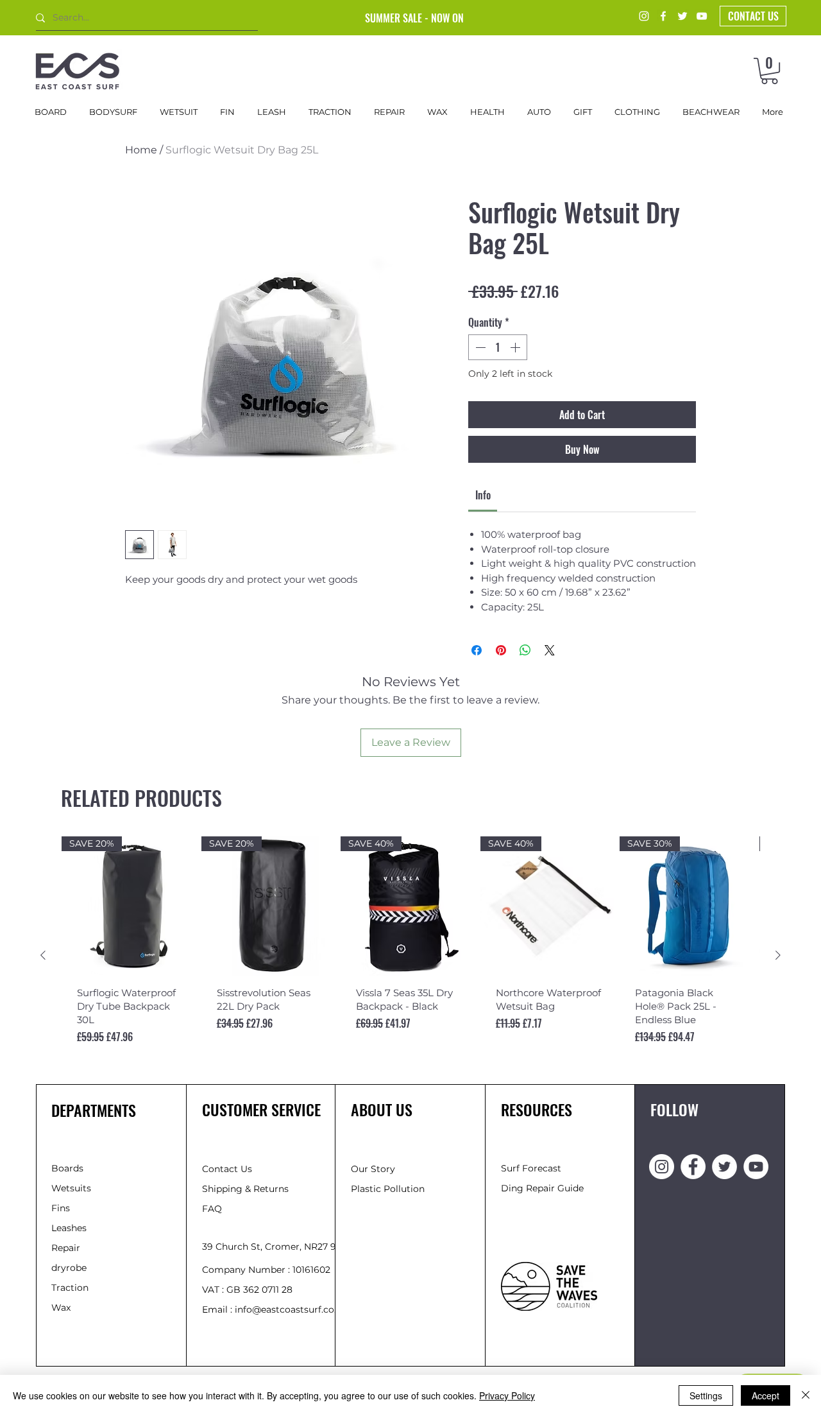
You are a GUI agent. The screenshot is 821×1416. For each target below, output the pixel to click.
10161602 (311, 1269)
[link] (483, 495)
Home (141, 150)
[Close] (805, 1395)
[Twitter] (682, 16)
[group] (410, 955)
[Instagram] (644, 16)
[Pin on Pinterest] (501, 650)
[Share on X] (549, 650)
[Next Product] (778, 955)
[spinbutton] (497, 347)
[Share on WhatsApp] (525, 650)
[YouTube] (701, 16)
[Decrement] (479, 347)
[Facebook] (663, 16)
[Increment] (516, 347)
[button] (769, 71)
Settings (706, 1395)
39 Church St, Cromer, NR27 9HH (276, 1246)
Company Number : (247, 1269)
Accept (765, 1395)
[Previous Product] (43, 955)
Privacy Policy (507, 1395)
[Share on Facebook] (476, 650)
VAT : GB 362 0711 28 (247, 1289)
